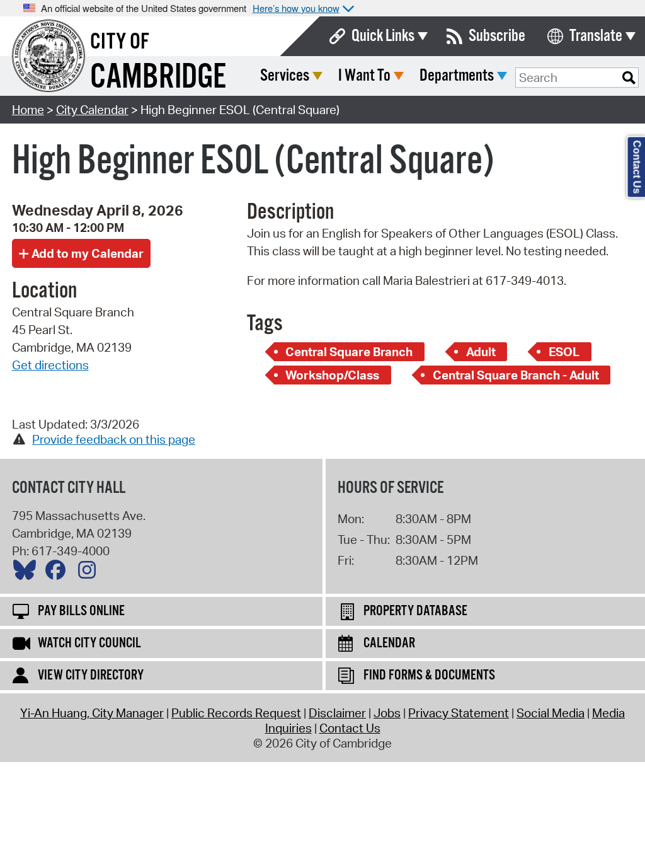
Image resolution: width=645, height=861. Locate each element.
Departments (457, 76)
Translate (595, 36)
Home (28, 109)
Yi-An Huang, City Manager (92, 712)
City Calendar (92, 109)
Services (284, 76)
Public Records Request (236, 712)
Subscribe (497, 36)
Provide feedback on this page (113, 439)
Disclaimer (337, 712)
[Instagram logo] (90, 573)
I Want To (364, 76)
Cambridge (158, 78)
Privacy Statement (458, 712)
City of (119, 42)
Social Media (551, 712)
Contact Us (349, 728)
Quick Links (382, 36)
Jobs (387, 712)
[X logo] (27, 573)
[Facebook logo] (58, 573)
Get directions (50, 365)
